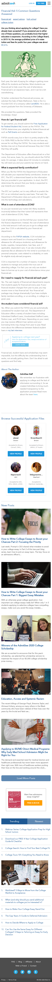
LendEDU (35, 104)
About (38, 962)
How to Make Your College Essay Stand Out (24, 909)
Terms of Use (12, 980)
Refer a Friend (21, 966)
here (35, 394)
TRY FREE (40, 3)
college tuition (7, 22)
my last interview (15, 330)
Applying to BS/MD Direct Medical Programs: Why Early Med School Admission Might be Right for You (25, 752)
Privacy (3, 980)
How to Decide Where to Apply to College (24, 922)
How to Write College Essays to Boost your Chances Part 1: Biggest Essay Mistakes (24, 594)
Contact (33, 966)
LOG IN (31, 3)
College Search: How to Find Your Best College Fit (27, 848)
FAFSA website (22, 237)
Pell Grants (12, 132)
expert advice (19, 19)
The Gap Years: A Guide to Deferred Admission (26, 916)
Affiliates (28, 962)
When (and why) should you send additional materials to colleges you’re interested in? (24, 901)
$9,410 (4, 45)
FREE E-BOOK (33, 803)
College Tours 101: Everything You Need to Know (27, 855)
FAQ (13, 962)
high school (31, 19)
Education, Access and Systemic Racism (22, 698)
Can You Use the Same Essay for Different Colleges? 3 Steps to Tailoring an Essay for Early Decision (26, 932)
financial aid (6, 19)
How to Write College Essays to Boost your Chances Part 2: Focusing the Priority (24, 540)
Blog (20, 962)
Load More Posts (26, 778)
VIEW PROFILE (16, 454)
